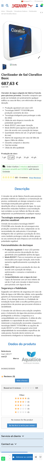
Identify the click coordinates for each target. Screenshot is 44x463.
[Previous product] (41, 12)
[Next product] (42, 12)
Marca (16, 358)
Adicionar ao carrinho (24, 457)
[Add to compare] (36, 457)
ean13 (4, 356)
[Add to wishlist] (40, 457)
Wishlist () (39, 1)
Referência (6, 351)
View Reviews (35, 178)
